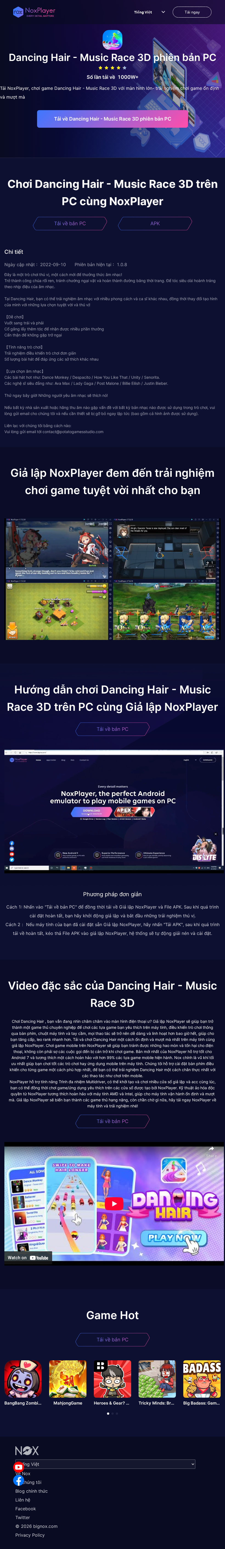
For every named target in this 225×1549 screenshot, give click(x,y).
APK (155, 223)
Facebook (25, 1508)
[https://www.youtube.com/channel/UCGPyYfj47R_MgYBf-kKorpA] (18, 1467)
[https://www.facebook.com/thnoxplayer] (18, 1480)
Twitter (22, 1517)
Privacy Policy (30, 1535)
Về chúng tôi (28, 1482)
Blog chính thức (31, 1491)
